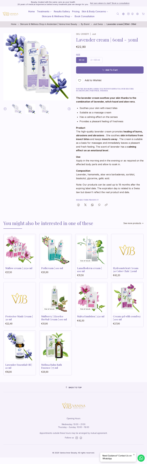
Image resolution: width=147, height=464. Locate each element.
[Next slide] (69, 109)
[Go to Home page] (10, 14)
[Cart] (143, 14)
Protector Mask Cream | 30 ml (19, 318)
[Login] (137, 14)
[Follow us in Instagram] (128, 13)
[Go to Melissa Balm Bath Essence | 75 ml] (55, 346)
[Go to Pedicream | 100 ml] (55, 250)
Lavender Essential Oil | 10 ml (18, 366)
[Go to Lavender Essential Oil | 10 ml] (19, 346)
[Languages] (123, 14)
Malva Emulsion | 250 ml (90, 316)
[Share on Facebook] (78, 205)
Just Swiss (98, 24)
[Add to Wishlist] (30, 249)
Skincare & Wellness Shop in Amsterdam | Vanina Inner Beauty (48, 24)
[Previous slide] (5, 109)
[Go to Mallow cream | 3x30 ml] (19, 250)
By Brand (85, 24)
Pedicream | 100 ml (52, 268)
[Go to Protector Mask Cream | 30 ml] (19, 298)
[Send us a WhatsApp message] (141, 458)
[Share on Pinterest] (99, 205)
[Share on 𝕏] (85, 205)
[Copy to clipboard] (106, 205)
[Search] (118, 14)
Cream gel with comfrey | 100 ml (127, 318)
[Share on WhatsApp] (92, 205)
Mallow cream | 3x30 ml (18, 268)
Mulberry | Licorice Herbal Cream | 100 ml (54, 318)
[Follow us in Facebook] (132, 13)
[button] (44, 11)
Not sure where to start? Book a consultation (109, 3)
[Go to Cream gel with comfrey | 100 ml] (127, 298)
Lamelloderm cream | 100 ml (89, 269)
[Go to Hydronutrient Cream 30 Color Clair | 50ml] (127, 250)
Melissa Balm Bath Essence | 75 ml (51, 366)
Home (13, 24)
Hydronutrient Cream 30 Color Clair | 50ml (125, 269)
